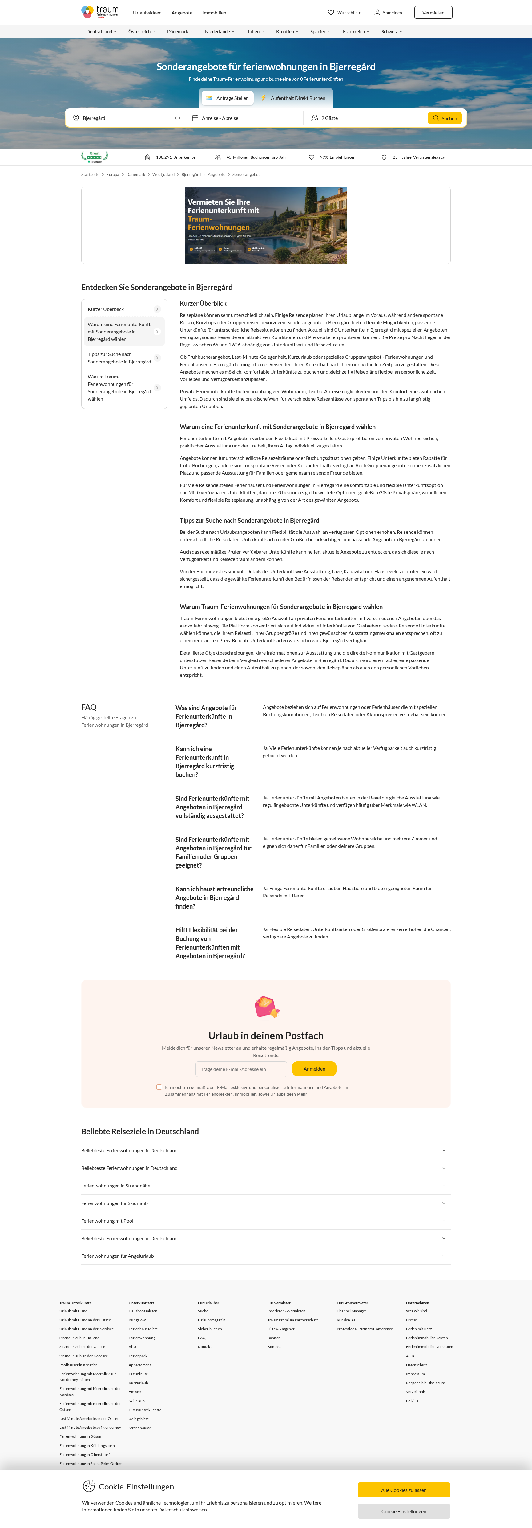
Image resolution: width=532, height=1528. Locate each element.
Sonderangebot (246, 174)
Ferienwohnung (142, 1337)
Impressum (415, 1373)
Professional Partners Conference (365, 1328)
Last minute (138, 1373)
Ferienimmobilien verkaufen (429, 1346)
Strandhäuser (140, 1427)
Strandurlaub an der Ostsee (82, 1346)
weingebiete (139, 1418)
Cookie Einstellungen (403, 1511)
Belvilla (412, 1401)
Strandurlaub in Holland (79, 1337)
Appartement (140, 1365)
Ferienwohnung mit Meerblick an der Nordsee (90, 1391)
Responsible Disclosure (425, 1382)
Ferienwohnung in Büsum (80, 1436)
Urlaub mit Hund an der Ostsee (85, 1320)
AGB (410, 1356)
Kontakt (204, 1346)
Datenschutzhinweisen (182, 1509)
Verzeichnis (415, 1391)
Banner (274, 1337)
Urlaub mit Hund (73, 1311)
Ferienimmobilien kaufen (427, 1337)
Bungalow (137, 1320)
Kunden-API (347, 1320)
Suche (203, 1311)
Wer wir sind (416, 1311)
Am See (135, 1391)
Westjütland (163, 174)
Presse (411, 1320)
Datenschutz (416, 1365)
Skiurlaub (137, 1401)
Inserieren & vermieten (286, 1311)
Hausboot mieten (143, 1311)
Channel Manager (351, 1311)
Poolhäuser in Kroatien (78, 1365)
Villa (132, 1346)
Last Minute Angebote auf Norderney (90, 1427)
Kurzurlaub (138, 1382)
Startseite (90, 174)
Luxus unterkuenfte (145, 1409)
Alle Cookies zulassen (404, 1490)
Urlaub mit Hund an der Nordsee (86, 1328)
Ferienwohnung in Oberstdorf (84, 1454)
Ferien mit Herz (419, 1328)
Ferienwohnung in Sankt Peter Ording (90, 1463)
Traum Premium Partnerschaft (293, 1320)
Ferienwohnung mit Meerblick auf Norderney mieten (87, 1376)
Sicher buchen (210, 1328)
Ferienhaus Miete (143, 1328)
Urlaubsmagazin (211, 1320)
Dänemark (136, 174)
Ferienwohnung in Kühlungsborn (87, 1445)
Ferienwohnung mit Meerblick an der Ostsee (90, 1406)
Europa (112, 174)
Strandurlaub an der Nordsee (83, 1356)
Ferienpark (138, 1356)
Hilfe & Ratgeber (281, 1328)
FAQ (202, 1337)
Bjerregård (191, 174)
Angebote (217, 174)
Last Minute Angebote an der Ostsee (89, 1418)
